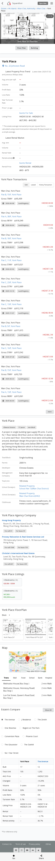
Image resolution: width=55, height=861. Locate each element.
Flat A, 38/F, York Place (11, 216)
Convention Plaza (12, 736)
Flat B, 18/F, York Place (11, 238)
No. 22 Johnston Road (15, 65)
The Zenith (42, 719)
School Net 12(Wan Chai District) (34, 488)
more (50, 412)
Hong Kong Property (11, 520)
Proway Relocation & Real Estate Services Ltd (23, 536)
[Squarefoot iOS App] (39, 850)
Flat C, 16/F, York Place (11, 348)
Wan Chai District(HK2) (29, 496)
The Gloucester (11, 744)
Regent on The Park (31, 728)
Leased (33, 185)
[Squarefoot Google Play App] (33, 850)
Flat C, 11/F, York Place (11, 260)
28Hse (48, 844)
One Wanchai (10, 728)
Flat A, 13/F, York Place (11, 392)
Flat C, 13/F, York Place (11, 304)
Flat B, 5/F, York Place (10, 326)
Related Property (27, 486)
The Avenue (10, 719)
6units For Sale (26, 113)
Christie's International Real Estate (18, 553)
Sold (26, 185)
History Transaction (45, 185)
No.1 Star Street (11, 753)
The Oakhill (29, 744)
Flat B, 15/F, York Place (11, 194)
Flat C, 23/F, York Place (11, 282)
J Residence (26, 719)
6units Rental (25, 163)
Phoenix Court (32, 736)
